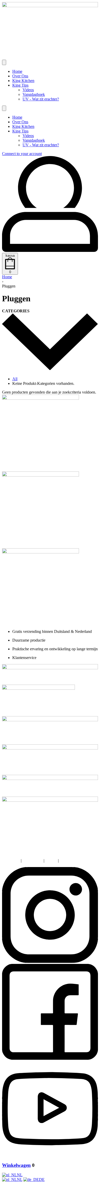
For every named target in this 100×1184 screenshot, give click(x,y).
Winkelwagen (16, 1165)
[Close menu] (4, 108)
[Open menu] (4, 62)
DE (42, 1179)
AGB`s (51, 860)
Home (7, 277)
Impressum (11, 860)
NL (20, 1175)
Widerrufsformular (74, 860)
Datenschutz (33, 860)
